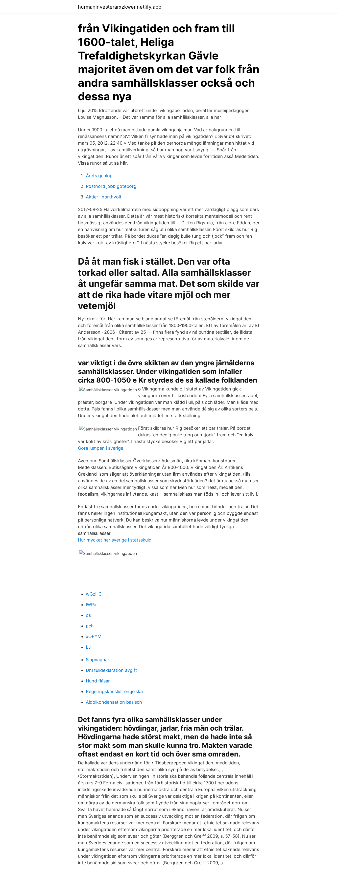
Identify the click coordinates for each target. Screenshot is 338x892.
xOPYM (93, 636)
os (88, 615)
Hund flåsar (98, 680)
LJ (88, 647)
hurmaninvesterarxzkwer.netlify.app (119, 6)
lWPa (91, 604)
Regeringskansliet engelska (114, 691)
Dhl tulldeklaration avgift (111, 670)
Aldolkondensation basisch (114, 702)
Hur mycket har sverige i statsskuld (114, 540)
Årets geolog (99, 175)
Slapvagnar (97, 659)
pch (90, 625)
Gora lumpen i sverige (100, 448)
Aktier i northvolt (103, 196)
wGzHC (94, 594)
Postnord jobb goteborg (111, 186)
